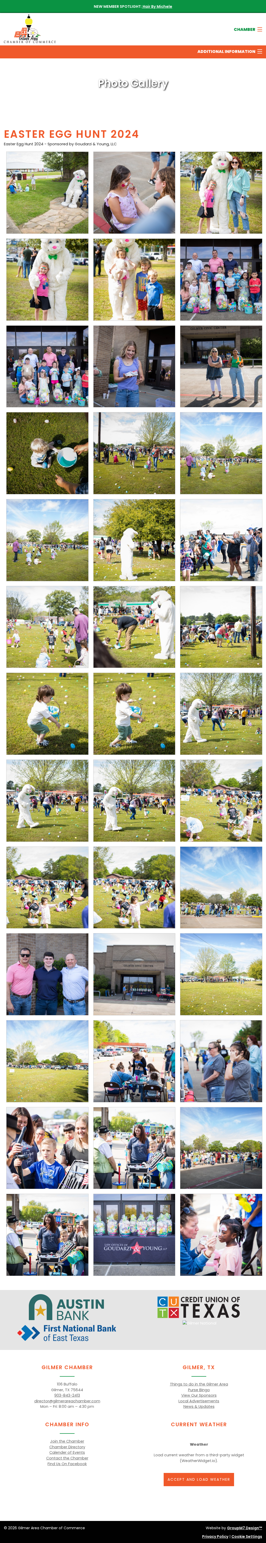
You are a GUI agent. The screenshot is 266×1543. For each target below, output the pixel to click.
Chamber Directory (67, 1447)
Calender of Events (67, 1452)
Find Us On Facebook (67, 1463)
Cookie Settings (246, 1536)
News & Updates (199, 1406)
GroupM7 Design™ (244, 1528)
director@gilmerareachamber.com (67, 1401)
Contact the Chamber (67, 1458)
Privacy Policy (215, 1536)
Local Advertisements (198, 1401)
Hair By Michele (157, 6)
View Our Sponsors (199, 1395)
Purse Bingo (199, 1389)
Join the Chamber (67, 1441)
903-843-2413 (67, 1395)
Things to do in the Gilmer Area (199, 1384)
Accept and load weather (199, 1479)
